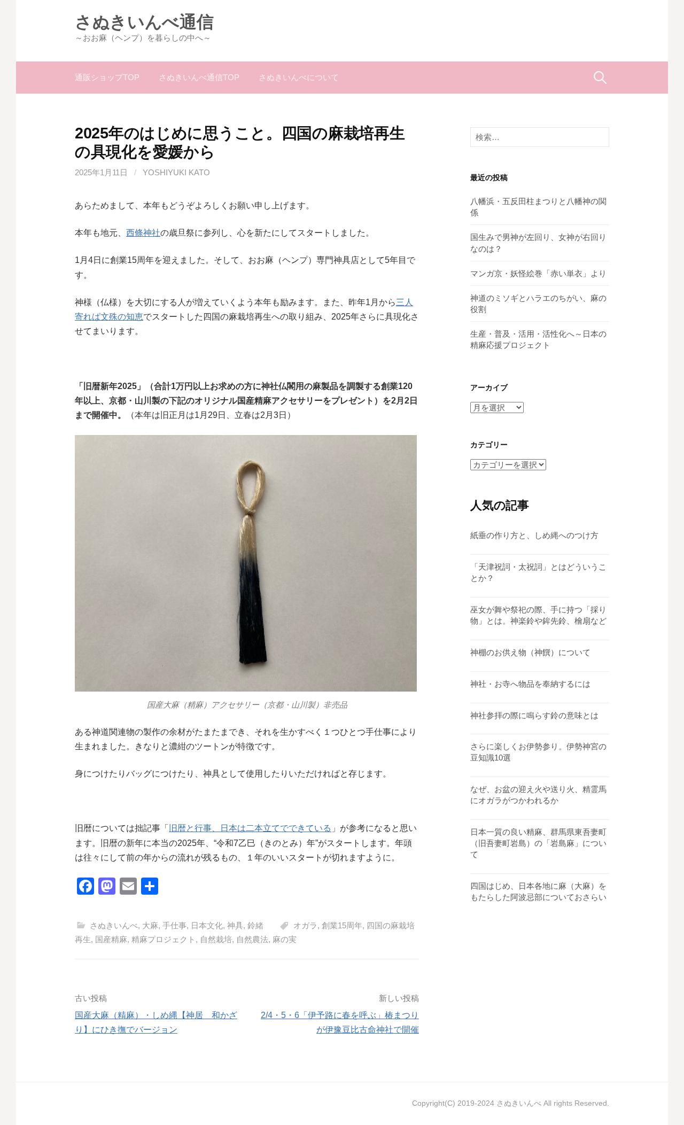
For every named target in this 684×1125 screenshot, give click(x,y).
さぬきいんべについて (299, 77)
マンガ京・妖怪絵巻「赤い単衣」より (538, 273)
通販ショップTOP (107, 77)
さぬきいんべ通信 (144, 22)
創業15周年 (342, 925)
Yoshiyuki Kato (176, 172)
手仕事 (174, 925)
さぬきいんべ (114, 925)
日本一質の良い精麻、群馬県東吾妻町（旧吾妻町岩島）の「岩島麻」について (538, 843)
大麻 (150, 925)
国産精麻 (111, 939)
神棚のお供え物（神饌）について (530, 652)
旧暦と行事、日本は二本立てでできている (250, 828)
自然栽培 (216, 939)
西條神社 (143, 232)
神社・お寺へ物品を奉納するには (530, 683)
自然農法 (252, 939)
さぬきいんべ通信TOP (199, 77)
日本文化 (207, 925)
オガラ (305, 925)
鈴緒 (255, 925)
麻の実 (285, 939)
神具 (235, 925)
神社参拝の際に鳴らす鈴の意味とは (534, 715)
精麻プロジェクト (163, 939)
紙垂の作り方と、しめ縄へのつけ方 (534, 535)
